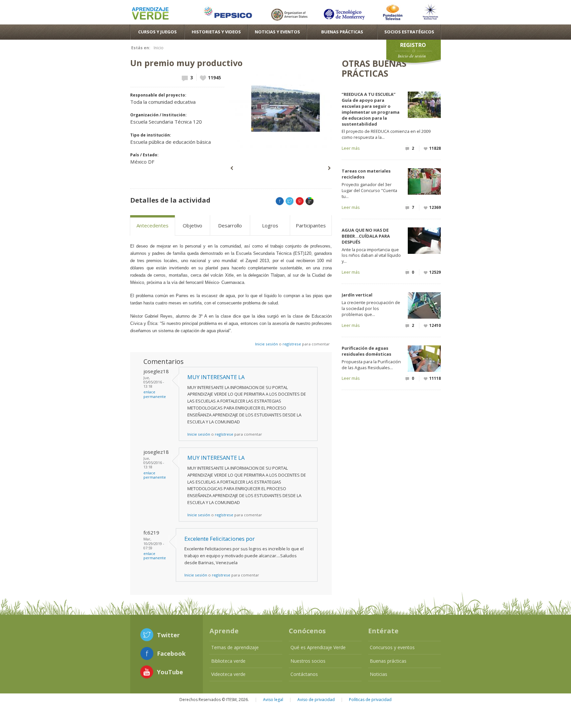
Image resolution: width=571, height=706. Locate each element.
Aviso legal (273, 699)
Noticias (378, 674)
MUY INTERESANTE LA (216, 377)
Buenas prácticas (388, 661)
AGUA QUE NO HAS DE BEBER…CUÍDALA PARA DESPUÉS (366, 236)
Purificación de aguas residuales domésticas (366, 351)
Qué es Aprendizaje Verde (318, 647)
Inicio (159, 48)
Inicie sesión (266, 343)
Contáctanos (304, 674)
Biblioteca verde (228, 661)
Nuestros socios (307, 661)
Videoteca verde (228, 674)
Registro (413, 45)
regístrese (292, 343)
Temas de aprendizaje (235, 647)
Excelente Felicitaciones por (219, 538)
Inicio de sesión (412, 56)
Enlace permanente (154, 394)
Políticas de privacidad (370, 699)
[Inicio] (150, 14)
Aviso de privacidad (316, 699)
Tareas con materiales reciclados (366, 174)
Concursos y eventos (392, 647)
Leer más (351, 148)
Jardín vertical (357, 295)
